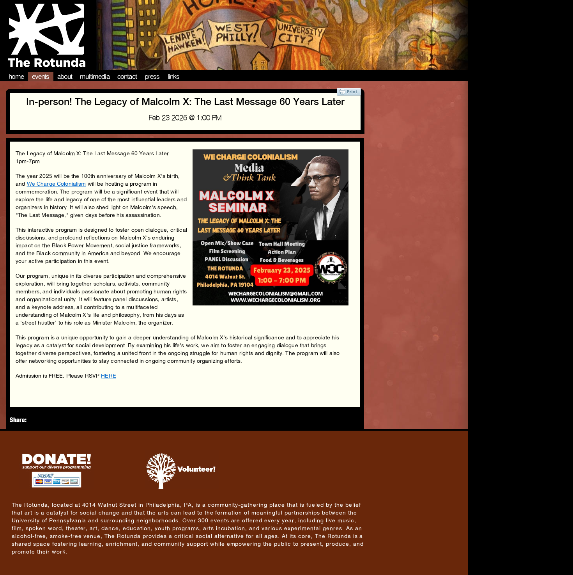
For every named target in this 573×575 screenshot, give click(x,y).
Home (16, 76)
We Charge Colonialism (56, 184)
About (65, 76)
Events (41, 76)
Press (152, 76)
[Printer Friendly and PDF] (349, 93)
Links (174, 76)
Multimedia (95, 76)
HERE (108, 376)
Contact (127, 76)
